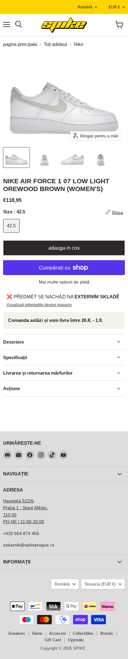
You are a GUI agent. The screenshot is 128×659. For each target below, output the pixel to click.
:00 (41, 521)
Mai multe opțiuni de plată (64, 281)
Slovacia (100, 584)
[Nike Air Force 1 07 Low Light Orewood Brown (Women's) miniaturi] (16, 157)
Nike (78, 44)
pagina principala (20, 44)
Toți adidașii (55, 44)
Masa (117, 212)
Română (85, 7)
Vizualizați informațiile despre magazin (39, 305)
